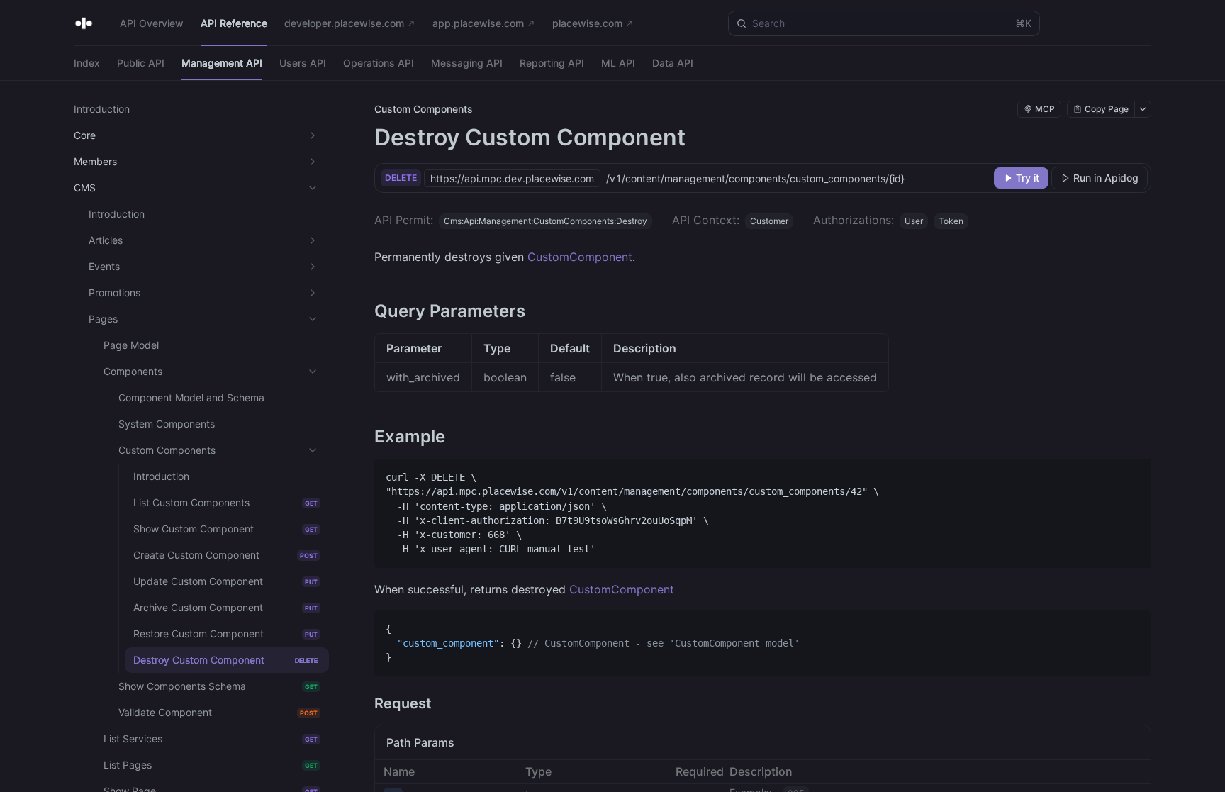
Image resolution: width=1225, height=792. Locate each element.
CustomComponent (579, 257)
